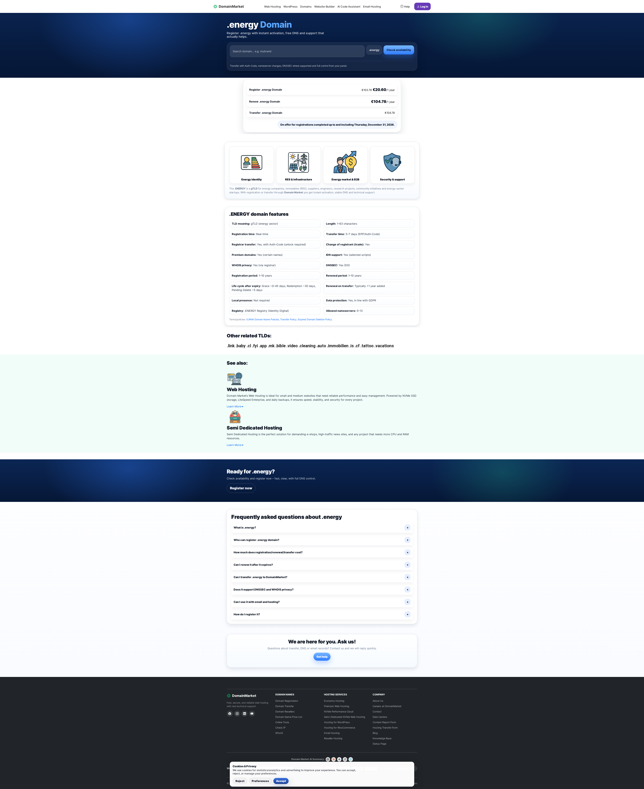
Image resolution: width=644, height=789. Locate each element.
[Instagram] (237, 714)
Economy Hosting (334, 700)
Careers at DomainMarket (387, 706)
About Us (378, 700)
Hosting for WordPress (337, 722)
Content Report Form (384, 722)
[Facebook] (230, 714)
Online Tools (282, 722)
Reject (239, 781)
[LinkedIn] (244, 714)
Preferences (260, 781)
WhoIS (279, 733)
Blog (375, 733)
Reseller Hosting (333, 738)
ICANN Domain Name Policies (262, 319)
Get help (322, 656)
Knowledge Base (382, 738)
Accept (281, 781)
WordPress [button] (290, 6)
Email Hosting (372, 6)
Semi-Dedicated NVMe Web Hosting (344, 716)
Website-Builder (324, 6)
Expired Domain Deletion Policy (315, 319)
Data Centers (380, 716)
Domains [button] (306, 6)
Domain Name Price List (288, 716)
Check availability (399, 50)
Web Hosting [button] (272, 6)
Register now (241, 488)
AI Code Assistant (348, 6)
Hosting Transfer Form (385, 727)
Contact (377, 711)
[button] (322, 527)
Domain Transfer (284, 706)
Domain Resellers (285, 711)
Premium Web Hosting (336, 706)
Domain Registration (286, 700)
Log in (424, 6)
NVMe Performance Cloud (338, 711)
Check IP (280, 727)
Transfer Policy (288, 319)
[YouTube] (252, 714)
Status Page (379, 743)
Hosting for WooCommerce (339, 727)
